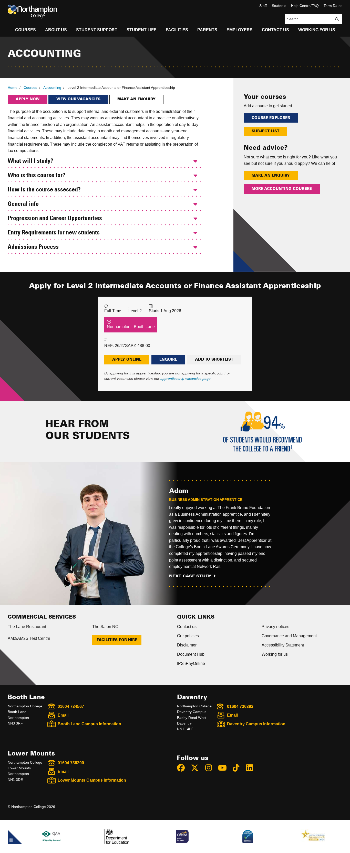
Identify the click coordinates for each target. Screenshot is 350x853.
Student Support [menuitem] (96, 30)
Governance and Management (289, 636)
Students (279, 6)
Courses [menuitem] (25, 30)
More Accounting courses (282, 189)
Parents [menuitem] (207, 30)
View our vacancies (78, 99)
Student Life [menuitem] (142, 30)
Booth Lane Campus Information (89, 724)
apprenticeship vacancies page (185, 378)
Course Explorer (271, 118)
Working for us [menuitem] (316, 30)
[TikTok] (238, 768)
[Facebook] (183, 768)
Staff (263, 6)
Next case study (190, 576)
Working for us (275, 654)
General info (23, 204)
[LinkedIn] (251, 768)
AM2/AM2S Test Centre (29, 638)
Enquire (168, 359)
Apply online (126, 359)
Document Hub (190, 654)
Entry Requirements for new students (54, 233)
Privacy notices (275, 626)
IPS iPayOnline (191, 663)
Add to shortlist (214, 359)
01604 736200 (71, 763)
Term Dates (333, 6)
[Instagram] (210, 768)
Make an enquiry (136, 99)
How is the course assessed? (44, 190)
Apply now (27, 99)
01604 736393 (240, 706)
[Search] (337, 19)
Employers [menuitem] (240, 30)
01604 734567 (71, 706)
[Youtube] (224, 768)
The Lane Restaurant (27, 626)
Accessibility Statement (283, 645)
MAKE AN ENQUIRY (271, 175)
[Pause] (11, 841)
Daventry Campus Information (256, 724)
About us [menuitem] (56, 30)
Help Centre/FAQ (305, 6)
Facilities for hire (117, 640)
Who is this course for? (36, 175)
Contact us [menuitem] (275, 30)
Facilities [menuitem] (177, 30)
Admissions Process (33, 247)
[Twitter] (197, 768)
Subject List (265, 131)
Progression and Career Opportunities (55, 218)
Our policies (188, 636)
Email (63, 715)
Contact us (187, 626)
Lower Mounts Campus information (92, 780)
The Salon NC (105, 626)
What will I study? (30, 161)
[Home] (32, 11)
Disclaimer (187, 645)
